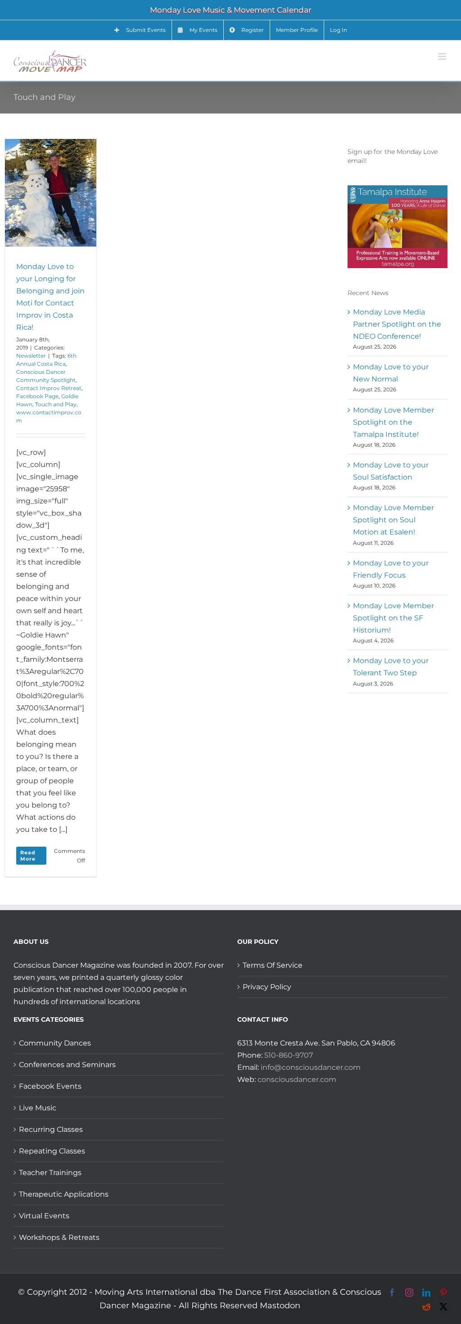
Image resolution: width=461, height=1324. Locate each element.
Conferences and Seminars (67, 1064)
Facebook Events (50, 1086)
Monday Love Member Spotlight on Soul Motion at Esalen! (393, 519)
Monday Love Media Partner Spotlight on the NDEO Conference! (397, 324)
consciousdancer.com (297, 1079)
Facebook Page (37, 396)
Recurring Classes (51, 1129)
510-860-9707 (288, 1055)
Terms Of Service (273, 965)
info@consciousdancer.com (311, 1067)
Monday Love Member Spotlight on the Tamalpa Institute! (393, 422)
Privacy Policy (267, 987)
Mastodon (280, 1306)
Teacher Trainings (50, 1172)
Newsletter (31, 355)
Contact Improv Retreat (48, 388)
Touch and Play (56, 404)
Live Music (37, 1108)
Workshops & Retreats (59, 1237)
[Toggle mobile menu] (442, 56)
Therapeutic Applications (63, 1194)
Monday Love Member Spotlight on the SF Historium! (393, 617)
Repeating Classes (52, 1151)
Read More (28, 855)
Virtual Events (44, 1216)
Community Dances (55, 1043)
